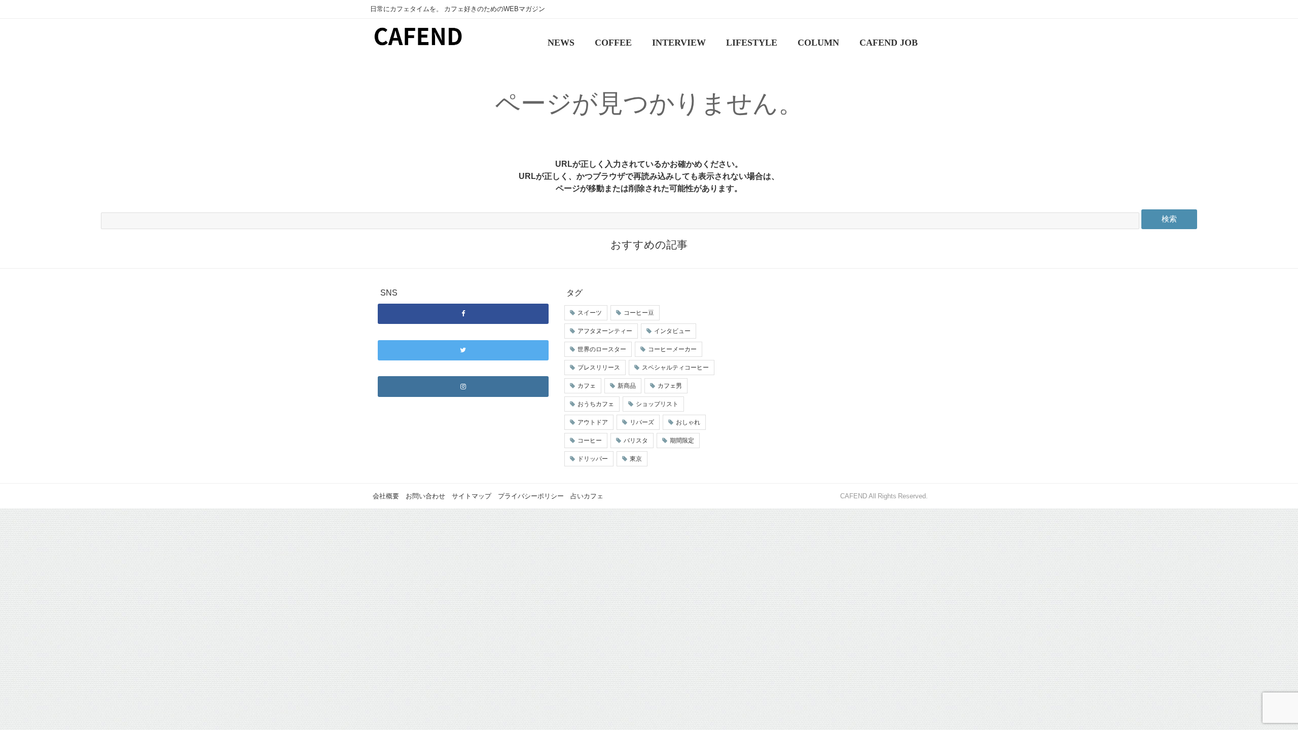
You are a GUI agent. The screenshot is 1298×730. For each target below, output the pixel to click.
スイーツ (590, 313)
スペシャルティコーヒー (675, 367)
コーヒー (590, 440)
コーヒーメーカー (672, 349)
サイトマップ (471, 496)
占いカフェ (586, 496)
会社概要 (386, 496)
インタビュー (672, 331)
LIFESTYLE (751, 43)
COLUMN (818, 43)
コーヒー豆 (639, 313)
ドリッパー (593, 459)
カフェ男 (670, 386)
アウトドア (593, 422)
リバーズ (642, 422)
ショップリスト (657, 404)
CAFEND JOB (888, 43)
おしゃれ (688, 422)
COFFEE (613, 43)
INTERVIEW (679, 43)
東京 (636, 459)
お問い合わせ (425, 496)
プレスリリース (599, 367)
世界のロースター (602, 349)
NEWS (561, 43)
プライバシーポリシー (531, 496)
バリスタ (636, 440)
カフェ (587, 386)
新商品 (627, 386)
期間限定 (682, 440)
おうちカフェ (596, 404)
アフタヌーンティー (605, 331)
